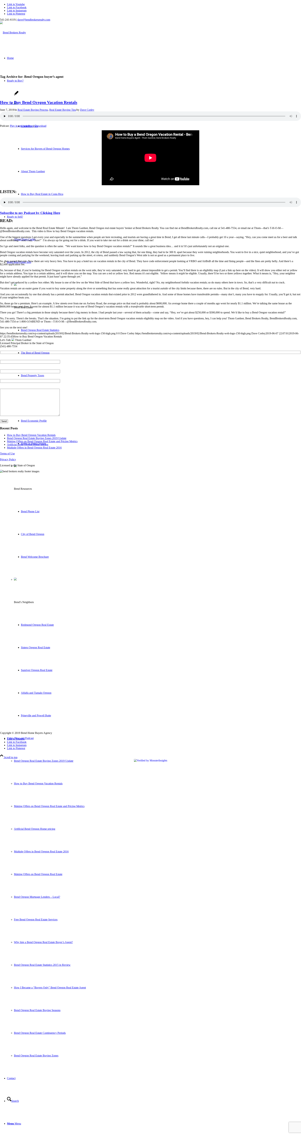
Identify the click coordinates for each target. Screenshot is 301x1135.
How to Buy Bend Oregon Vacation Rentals (38, 102)
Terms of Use (7, 453)
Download (40, 125)
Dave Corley (87, 109)
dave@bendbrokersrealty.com (33, 19)
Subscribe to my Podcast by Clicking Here (30, 213)
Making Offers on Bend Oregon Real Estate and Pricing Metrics (42, 441)
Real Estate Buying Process (33, 109)
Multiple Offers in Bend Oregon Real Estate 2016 (34, 447)
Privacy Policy (8, 459)
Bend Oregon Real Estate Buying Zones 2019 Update (36, 438)
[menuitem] (154, 897)
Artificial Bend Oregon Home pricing (27, 444)
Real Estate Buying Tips (62, 109)
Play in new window (21, 125)
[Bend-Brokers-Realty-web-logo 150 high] (13, 32)
